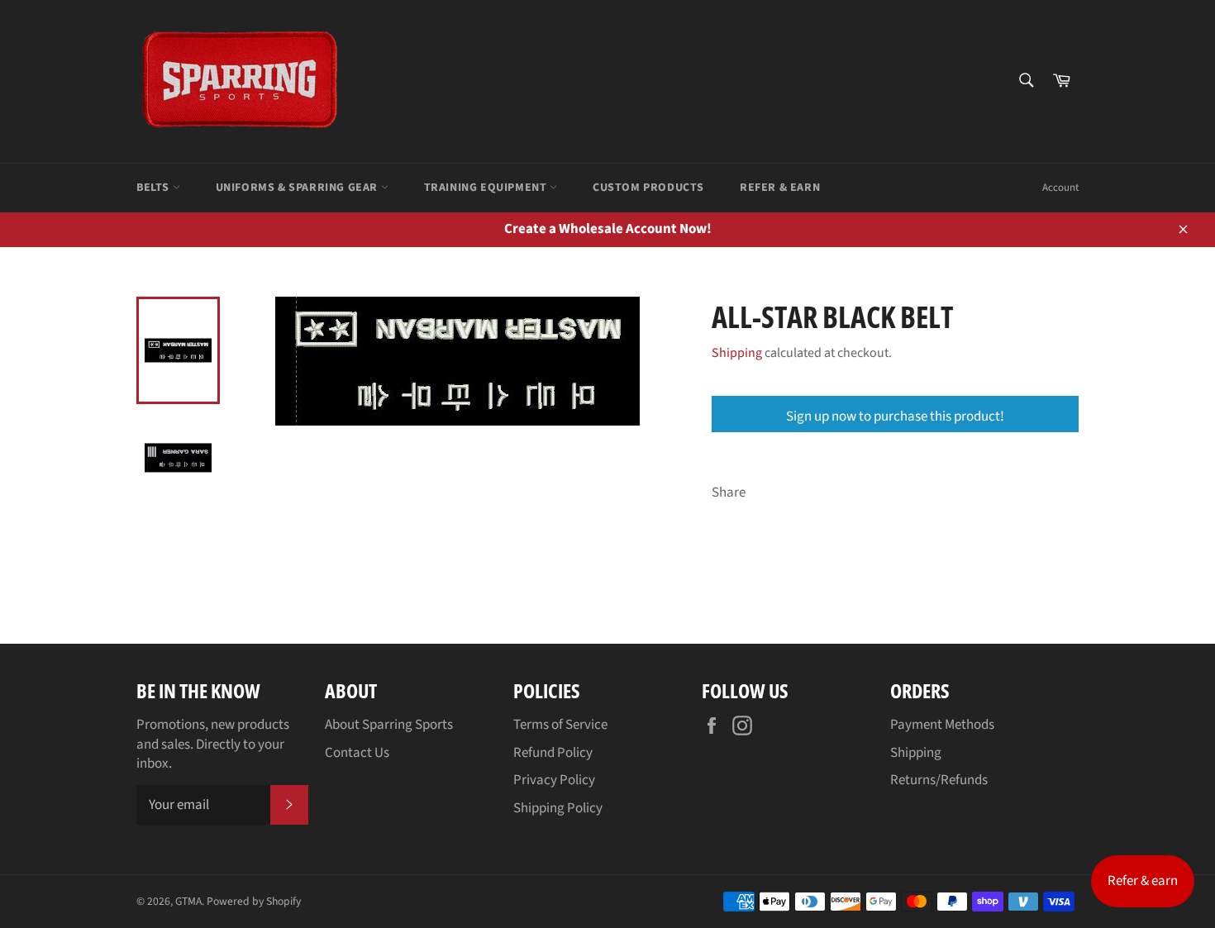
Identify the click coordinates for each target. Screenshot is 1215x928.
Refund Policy (553, 753)
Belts (154, 187)
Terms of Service (560, 725)
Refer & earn (1143, 881)
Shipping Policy (558, 808)
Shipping (737, 353)
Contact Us (357, 753)
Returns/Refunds (939, 780)
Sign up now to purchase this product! (895, 416)
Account (1060, 187)
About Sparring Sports (389, 725)
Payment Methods (942, 725)
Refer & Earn (780, 187)
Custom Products (648, 187)
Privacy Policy (554, 780)
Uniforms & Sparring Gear (298, 187)
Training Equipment (487, 187)
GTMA (188, 901)
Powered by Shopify (254, 901)
